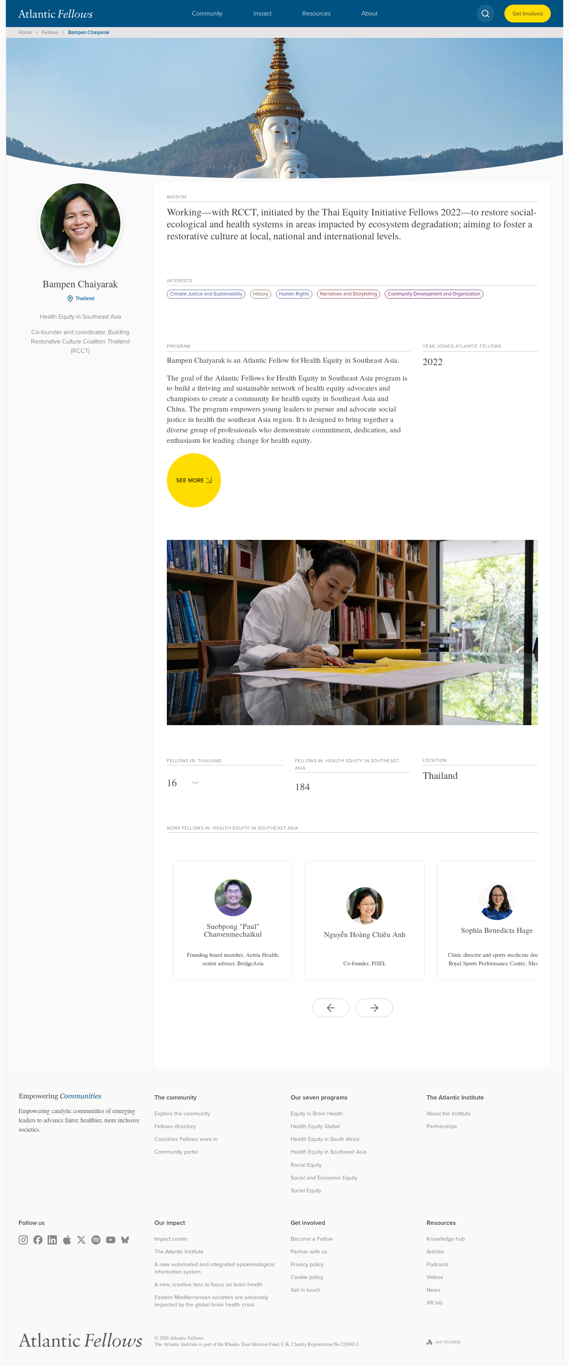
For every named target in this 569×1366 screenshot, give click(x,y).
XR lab (434, 1302)
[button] (207, 13)
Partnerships (442, 1126)
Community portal (176, 1152)
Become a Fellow (312, 1239)
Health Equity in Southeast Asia (329, 1152)
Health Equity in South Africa (325, 1139)
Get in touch (305, 1290)
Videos (435, 1277)
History (260, 293)
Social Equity (306, 1190)
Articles (435, 1251)
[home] (55, 13)
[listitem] (233, 920)
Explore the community (182, 1113)
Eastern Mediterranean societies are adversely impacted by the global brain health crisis (211, 1301)
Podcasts (438, 1264)
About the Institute (449, 1113)
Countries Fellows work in (186, 1139)
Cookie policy (307, 1277)
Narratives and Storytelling (348, 293)
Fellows (50, 32)
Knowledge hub (446, 1239)
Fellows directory (175, 1126)
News (433, 1290)
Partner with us (309, 1251)
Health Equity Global (315, 1126)
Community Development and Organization (434, 293)
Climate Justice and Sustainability (206, 293)
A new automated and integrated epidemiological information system (214, 1268)
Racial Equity (306, 1165)
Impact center (171, 1239)
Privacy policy (307, 1264)
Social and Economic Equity (324, 1178)
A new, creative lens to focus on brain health (208, 1284)
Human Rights (294, 293)
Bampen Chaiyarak (89, 32)
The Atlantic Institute (179, 1251)
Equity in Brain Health (317, 1113)
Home (25, 32)
